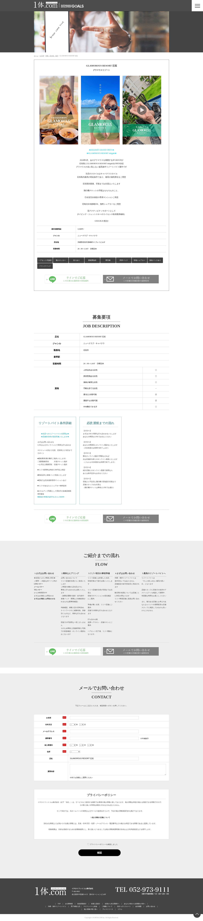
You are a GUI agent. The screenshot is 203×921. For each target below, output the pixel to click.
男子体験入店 (75, 906)
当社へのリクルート (124, 906)
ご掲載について (107, 906)
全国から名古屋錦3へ (112, 904)
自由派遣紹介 (81, 904)
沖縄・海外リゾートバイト (57, 906)
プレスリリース (107, 909)
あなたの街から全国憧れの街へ (134, 904)
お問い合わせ (150, 906)
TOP (59, 904)
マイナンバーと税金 (90, 906)
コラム (120, 909)
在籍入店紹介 (95, 904)
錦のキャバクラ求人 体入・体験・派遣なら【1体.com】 (46, 5)
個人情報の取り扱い (91, 909)
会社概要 (138, 906)
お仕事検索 (69, 904)
